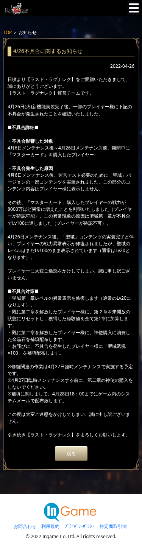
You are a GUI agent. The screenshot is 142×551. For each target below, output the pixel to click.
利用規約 (50, 526)
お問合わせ (25, 526)
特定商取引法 (113, 526)
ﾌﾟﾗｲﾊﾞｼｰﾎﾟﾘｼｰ (79, 526)
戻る (71, 453)
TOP (7, 32)
